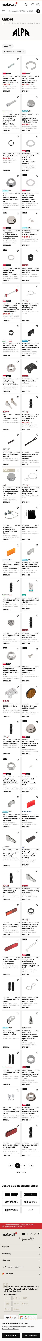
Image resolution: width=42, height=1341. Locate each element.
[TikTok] (34, 1234)
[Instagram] (31, 1234)
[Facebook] (27, 1234)
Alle (31, 1210)
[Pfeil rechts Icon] (31, 1166)
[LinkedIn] (38, 1234)
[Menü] (16, 1316)
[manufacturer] (11, 1194)
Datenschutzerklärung (10, 1329)
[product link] (11, 113)
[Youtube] (23, 1234)
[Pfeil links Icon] (11, 1166)
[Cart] (38, 4)
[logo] (10, 4)
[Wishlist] (32, 4)
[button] (21, 1247)
